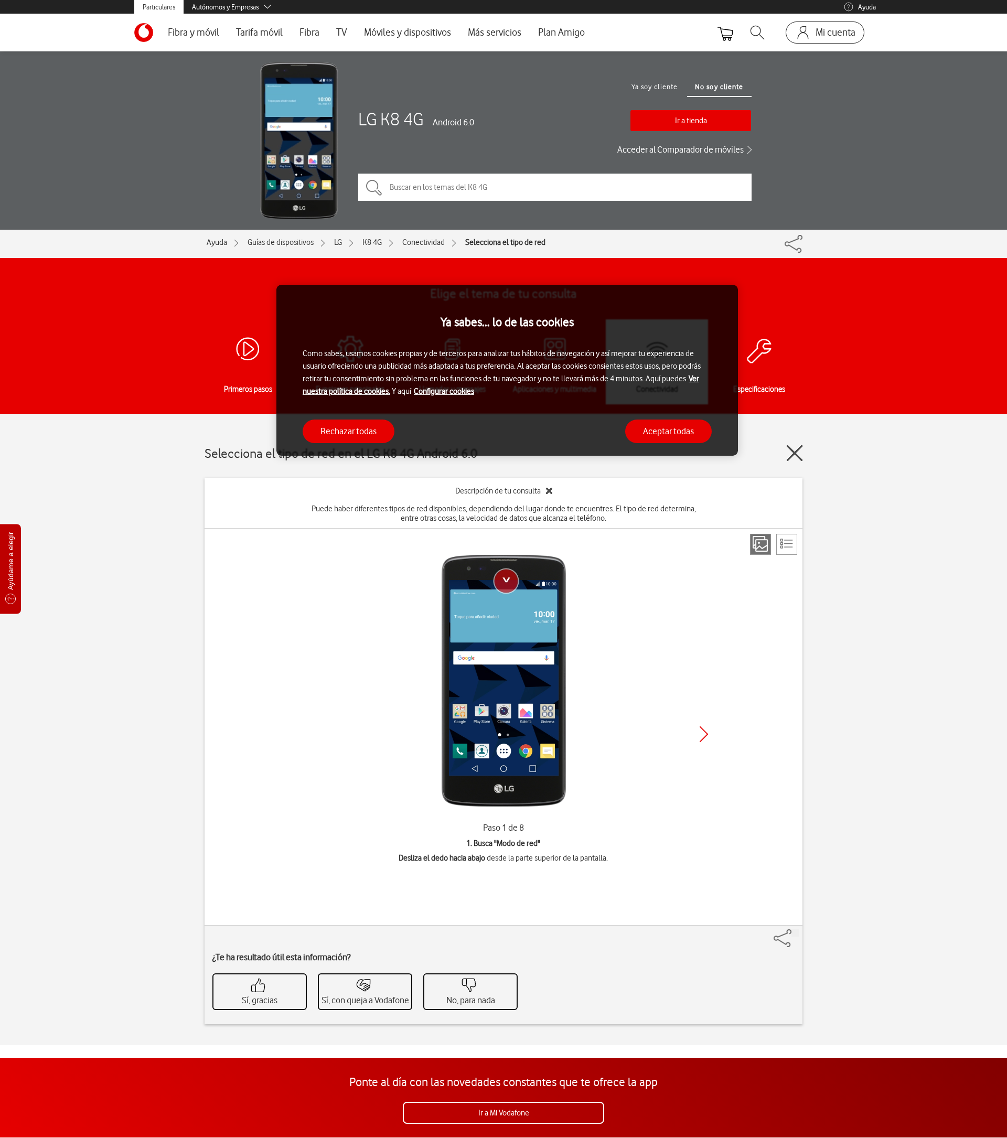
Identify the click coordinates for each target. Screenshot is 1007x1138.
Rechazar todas (348, 430)
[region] (507, 370)
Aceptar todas (668, 430)
